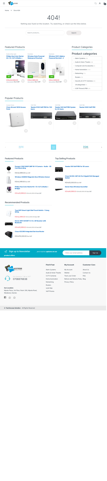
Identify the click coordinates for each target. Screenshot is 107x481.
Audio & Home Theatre (82, 62)
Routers (77, 77)
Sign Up (95, 253)
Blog (84, 279)
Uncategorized (80, 85)
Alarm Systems (80, 58)
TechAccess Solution (13, 308)
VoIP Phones (50, 291)
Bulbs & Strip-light (11, 54)
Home (7, 10)
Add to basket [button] (22, 81)
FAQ (84, 276)
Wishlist (66, 273)
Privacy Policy (69, 282)
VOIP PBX (33, 105)
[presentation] (101, 147)
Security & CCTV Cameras (84, 81)
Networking (79, 73)
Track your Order (70, 276)
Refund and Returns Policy (73, 279)
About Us (86, 269)
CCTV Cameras (51, 276)
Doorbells (30, 54)
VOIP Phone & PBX (81, 88)
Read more (26, 131)
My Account (68, 269)
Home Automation (81, 69)
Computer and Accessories (84, 66)
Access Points (10, 105)
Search (95, 3)
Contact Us (86, 273)
